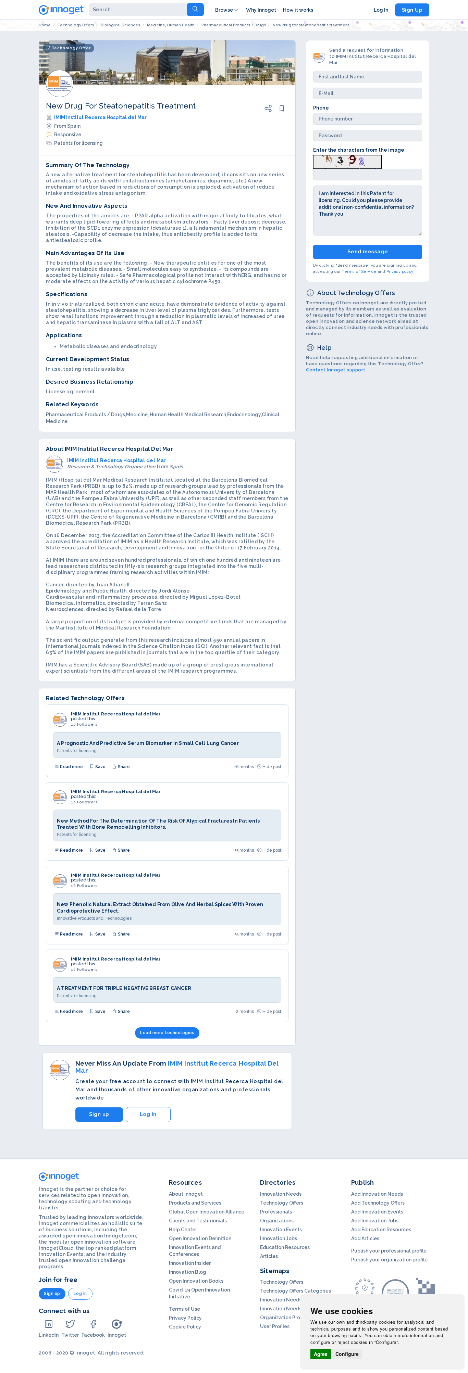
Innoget (117, 1335)
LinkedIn (49, 1335)
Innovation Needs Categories (294, 1308)
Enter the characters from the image (358, 150)
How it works (298, 10)
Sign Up (412, 10)
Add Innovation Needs (377, 1194)
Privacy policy (400, 271)
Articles (269, 1256)
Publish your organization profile (389, 1259)
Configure (347, 1353)
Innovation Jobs (278, 1238)
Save (100, 766)
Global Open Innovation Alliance (206, 1212)
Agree (321, 1353)
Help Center (183, 1229)
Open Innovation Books (196, 1281)
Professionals (276, 1212)
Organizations (277, 1220)
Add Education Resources (381, 1229)
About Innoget (186, 1194)
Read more (71, 766)
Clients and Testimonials (198, 1220)
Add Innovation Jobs (374, 1220)
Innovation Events (281, 1229)
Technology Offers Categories (295, 1291)
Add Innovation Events (377, 1212)
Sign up (99, 1114)
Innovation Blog (187, 1272)
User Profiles (275, 1326)
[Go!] (195, 9)
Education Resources (285, 1247)
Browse (224, 10)
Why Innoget (261, 10)
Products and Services (195, 1203)
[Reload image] (347, 161)
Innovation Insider (190, 1263)
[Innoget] (61, 8)
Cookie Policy (185, 1327)
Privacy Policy (185, 1318)
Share (123, 766)
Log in (148, 1114)
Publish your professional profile (389, 1251)
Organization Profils (283, 1317)
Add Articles (365, 1238)
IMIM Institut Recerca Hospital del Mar (100, 117)
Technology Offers (281, 1203)
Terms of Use (184, 1309)
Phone (321, 108)
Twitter (70, 1335)
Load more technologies (167, 1032)
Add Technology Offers (378, 1203)
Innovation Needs (280, 1194)
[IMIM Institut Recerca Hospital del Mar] (60, 720)
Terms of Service (359, 271)
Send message (367, 252)
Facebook (93, 1335)
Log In (381, 10)
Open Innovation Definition (200, 1238)
